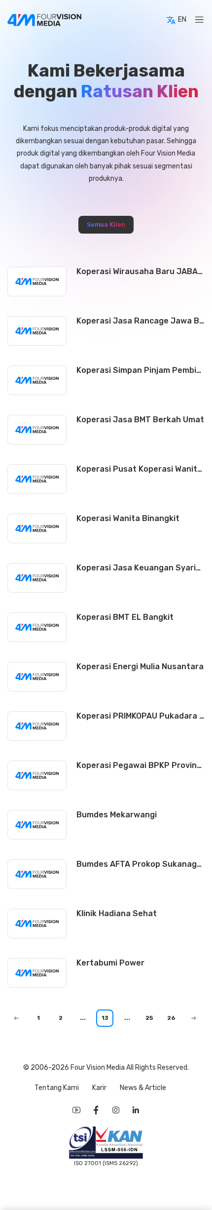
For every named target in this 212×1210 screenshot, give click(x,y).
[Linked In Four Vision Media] (136, 1110)
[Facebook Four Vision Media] (96, 1110)
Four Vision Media (98, 1067)
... (83, 1017)
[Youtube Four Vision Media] (76, 1110)
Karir (100, 1088)
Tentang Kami (57, 1088)
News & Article (143, 1088)
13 (105, 1017)
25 (149, 1017)
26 (171, 1017)
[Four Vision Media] (44, 19)
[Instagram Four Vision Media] (116, 1110)
